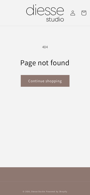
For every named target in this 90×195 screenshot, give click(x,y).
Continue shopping (45, 80)
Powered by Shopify (56, 191)
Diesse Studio (38, 191)
